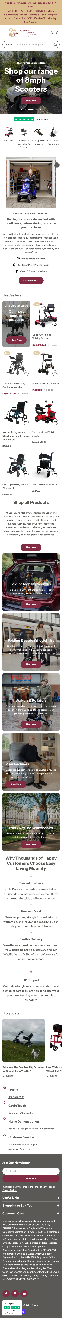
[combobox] (31, 44)
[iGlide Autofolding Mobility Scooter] (46, 315)
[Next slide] (40, 109)
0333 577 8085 (16, 1097)
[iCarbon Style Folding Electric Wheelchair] (16, 364)
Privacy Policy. (9, 1190)
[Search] (55, 44)
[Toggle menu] (4, 33)
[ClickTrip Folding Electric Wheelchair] (16, 465)
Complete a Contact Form (22, 1112)
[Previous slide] (22, 109)
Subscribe (31, 1178)
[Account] (52, 33)
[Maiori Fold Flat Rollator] (46, 465)
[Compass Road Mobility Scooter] (46, 412)
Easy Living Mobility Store (24, 1305)
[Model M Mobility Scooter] (46, 364)
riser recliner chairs (31, 245)
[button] (25, 109)
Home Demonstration (43, 1128)
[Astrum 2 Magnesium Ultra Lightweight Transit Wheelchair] (16, 412)
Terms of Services (42, 1186)
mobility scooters (35, 241)
